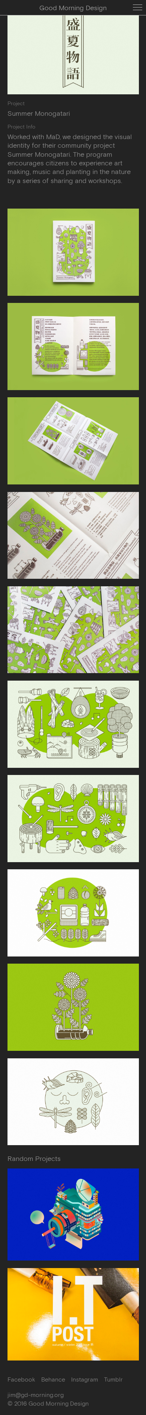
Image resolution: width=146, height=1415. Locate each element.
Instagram (84, 1379)
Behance (53, 1379)
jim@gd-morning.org (35, 1394)
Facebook (21, 1379)
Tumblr (113, 1379)
